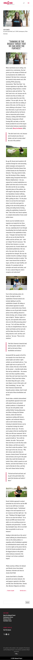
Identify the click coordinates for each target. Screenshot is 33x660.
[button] (16, 151)
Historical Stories (7, 619)
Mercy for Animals (17, 128)
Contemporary (22, 31)
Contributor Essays (7, 621)
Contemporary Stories (8, 617)
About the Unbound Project (9, 615)
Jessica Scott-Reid (8, 31)
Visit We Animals (7, 630)
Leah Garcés (6, 30)
